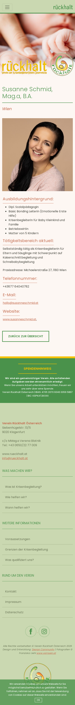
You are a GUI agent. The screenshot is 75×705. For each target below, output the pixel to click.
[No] (70, 692)
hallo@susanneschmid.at (20, 303)
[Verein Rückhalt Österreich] (37, 675)
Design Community (43, 649)
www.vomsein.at (46, 653)
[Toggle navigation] (7, 7)
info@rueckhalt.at (15, 458)
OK (38, 700)
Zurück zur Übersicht (25, 336)
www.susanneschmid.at (19, 319)
